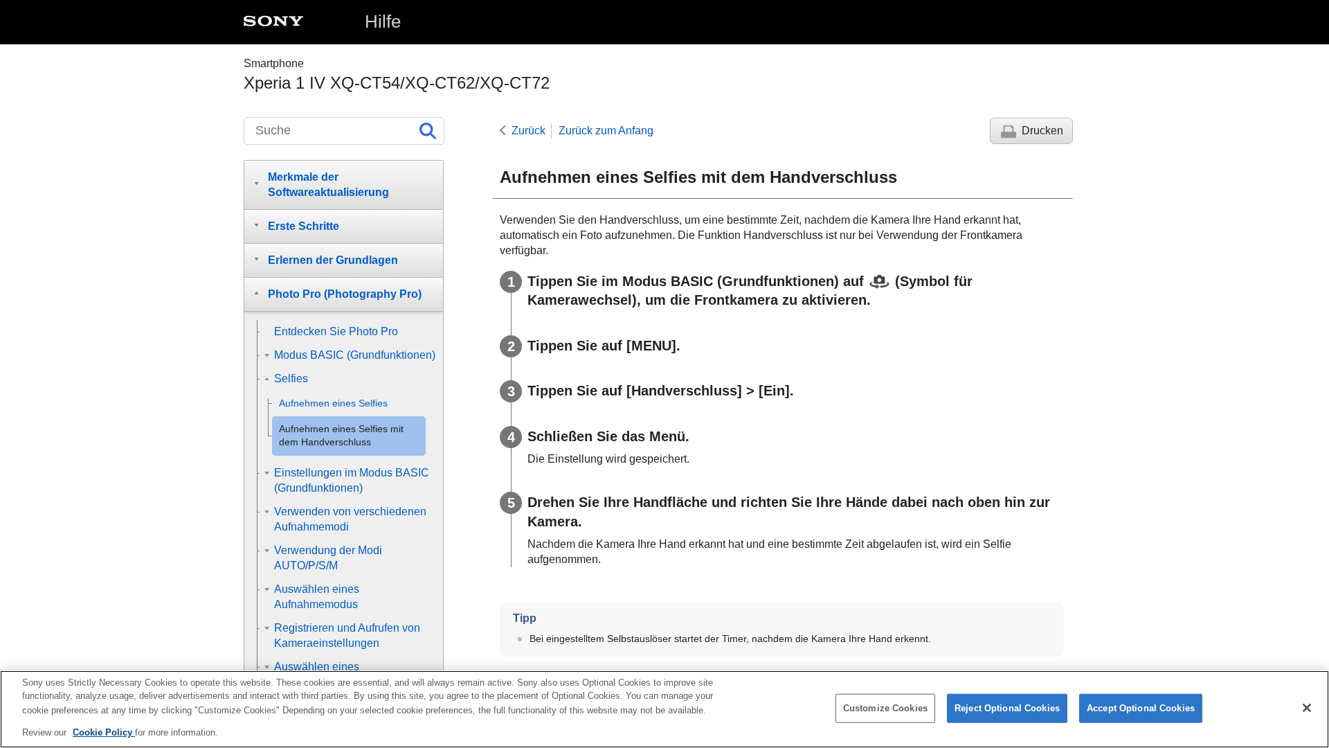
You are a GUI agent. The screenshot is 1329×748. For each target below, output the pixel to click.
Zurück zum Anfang (606, 130)
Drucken (1042, 130)
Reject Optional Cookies (1007, 708)
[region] (664, 709)
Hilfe (383, 21)
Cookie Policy (104, 732)
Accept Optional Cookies (1141, 708)
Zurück (528, 130)
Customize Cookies (885, 708)
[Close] (1307, 708)
